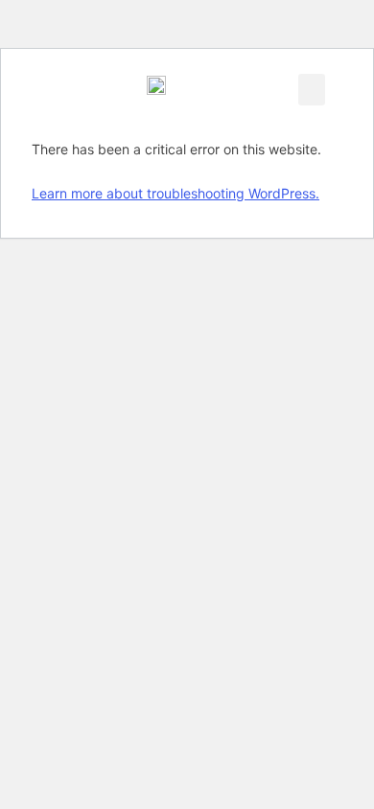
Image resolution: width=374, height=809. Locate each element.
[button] (311, 89)
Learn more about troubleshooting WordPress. (175, 193)
